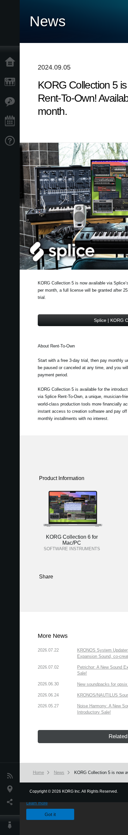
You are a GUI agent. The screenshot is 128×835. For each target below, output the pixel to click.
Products (11, 82)
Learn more (37, 803)
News (11, 776)
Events (11, 121)
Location (11, 789)
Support (11, 141)
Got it (50, 814)
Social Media (11, 802)
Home (11, 62)
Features (11, 102)
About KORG (11, 825)
